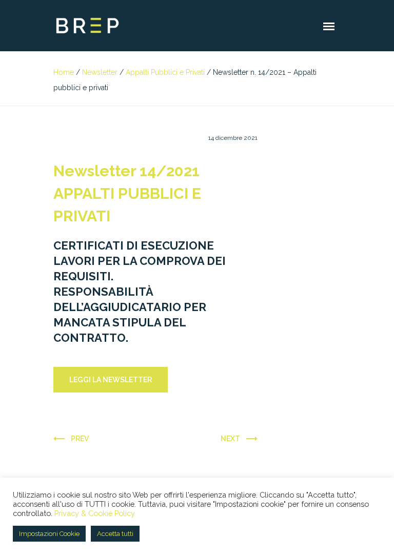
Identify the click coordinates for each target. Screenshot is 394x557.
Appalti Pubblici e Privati (165, 72)
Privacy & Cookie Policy (94, 513)
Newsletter (99, 72)
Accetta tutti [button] (115, 534)
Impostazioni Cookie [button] (49, 534)
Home (63, 72)
